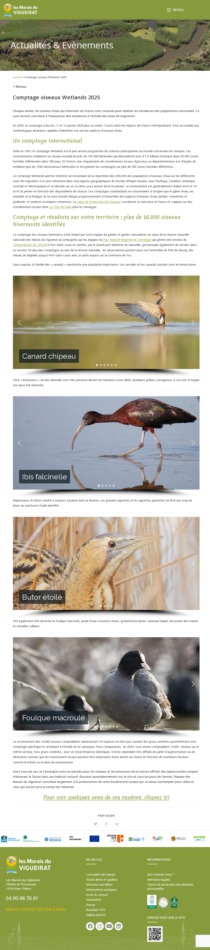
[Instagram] (100, 926)
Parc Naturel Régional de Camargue (127, 240)
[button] (19, 322)
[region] (106, 326)
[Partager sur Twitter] (95, 824)
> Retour (19, 86)
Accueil (17, 77)
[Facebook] (90, 926)
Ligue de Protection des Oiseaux (99, 202)
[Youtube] (109, 926)
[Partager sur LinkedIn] (117, 824)
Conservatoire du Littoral (30, 245)
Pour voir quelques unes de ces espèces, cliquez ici (106, 797)
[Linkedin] (118, 926)
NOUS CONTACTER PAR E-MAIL (36, 909)
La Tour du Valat (60, 207)
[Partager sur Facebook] (106, 824)
